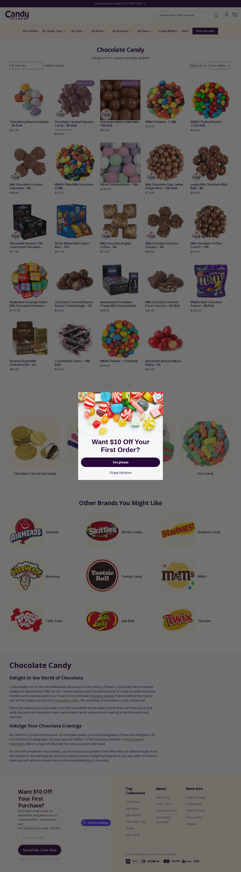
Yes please (121, 462)
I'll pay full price (120, 473)
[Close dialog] (158, 396)
